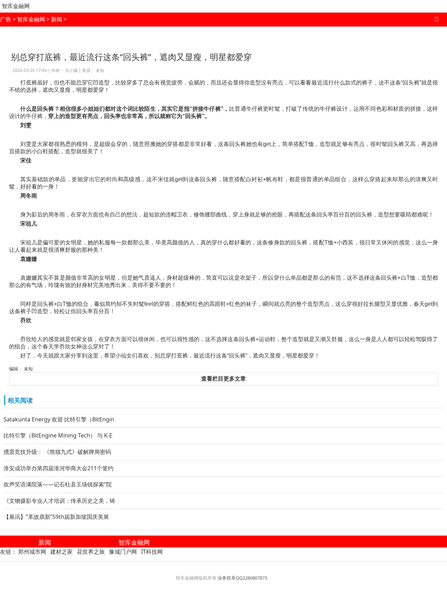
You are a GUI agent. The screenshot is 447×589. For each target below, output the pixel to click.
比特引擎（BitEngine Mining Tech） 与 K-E (57, 435)
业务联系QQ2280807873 (242, 578)
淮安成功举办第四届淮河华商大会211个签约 (58, 468)
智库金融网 (16, 6)
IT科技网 (152, 551)
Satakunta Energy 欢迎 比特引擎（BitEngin (58, 419)
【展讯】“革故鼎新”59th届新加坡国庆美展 (56, 517)
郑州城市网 (32, 551)
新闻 (56, 19)
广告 (5, 19)
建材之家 (61, 551)
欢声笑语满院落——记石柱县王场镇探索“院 (57, 484)
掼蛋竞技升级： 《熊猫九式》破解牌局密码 (57, 452)
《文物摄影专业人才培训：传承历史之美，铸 (59, 501)
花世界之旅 (91, 551)
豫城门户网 (123, 551)
